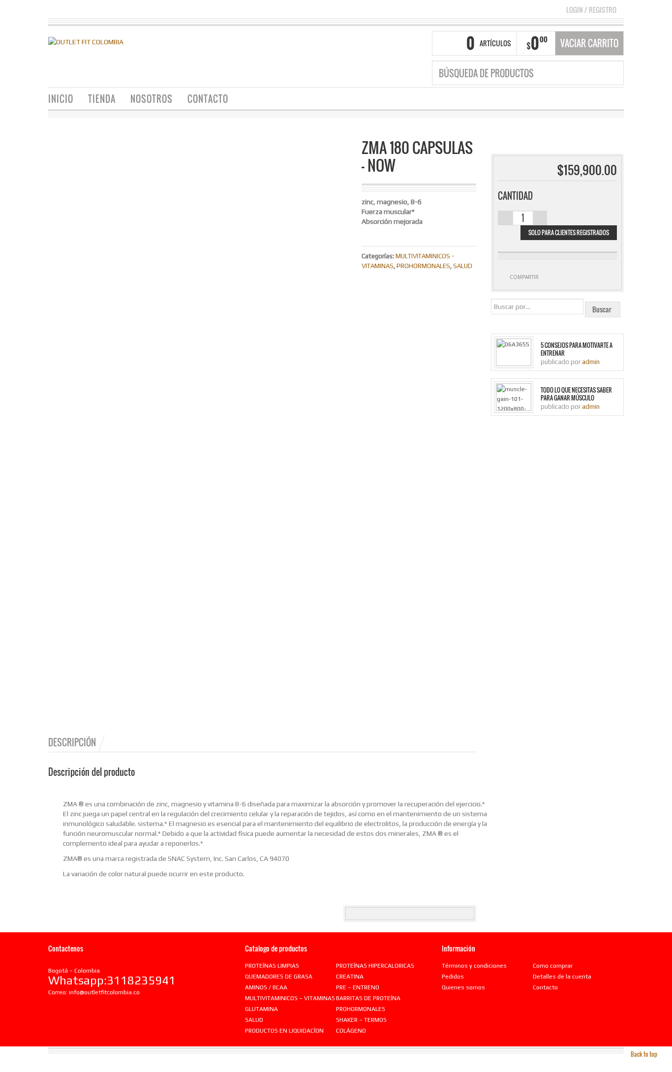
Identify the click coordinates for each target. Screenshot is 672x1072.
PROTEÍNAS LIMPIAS (272, 965)
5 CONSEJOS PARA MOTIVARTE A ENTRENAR (576, 349)
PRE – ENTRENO (357, 987)
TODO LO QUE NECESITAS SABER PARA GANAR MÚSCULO (576, 394)
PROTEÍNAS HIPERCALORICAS (375, 965)
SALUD (462, 266)
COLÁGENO (351, 1030)
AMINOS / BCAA (266, 987)
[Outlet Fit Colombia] (85, 41)
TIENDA (102, 98)
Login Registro (591, 9)
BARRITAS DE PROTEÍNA (368, 998)
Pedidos (453, 976)
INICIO (60, 98)
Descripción (72, 742)
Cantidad (515, 196)
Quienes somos (463, 987)
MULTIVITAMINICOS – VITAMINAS (290, 998)
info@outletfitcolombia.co (104, 992)
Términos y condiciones (474, 965)
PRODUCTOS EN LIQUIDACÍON (284, 1030)
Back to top (644, 1054)
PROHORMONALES (423, 266)
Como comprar (553, 965)
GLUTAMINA (261, 1009)
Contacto (545, 987)
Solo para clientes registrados (568, 232)
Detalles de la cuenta (562, 976)
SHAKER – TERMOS (361, 1019)
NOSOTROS (151, 98)
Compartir (524, 277)
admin (591, 362)
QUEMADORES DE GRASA (278, 976)
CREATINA (350, 976)
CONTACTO (207, 98)
